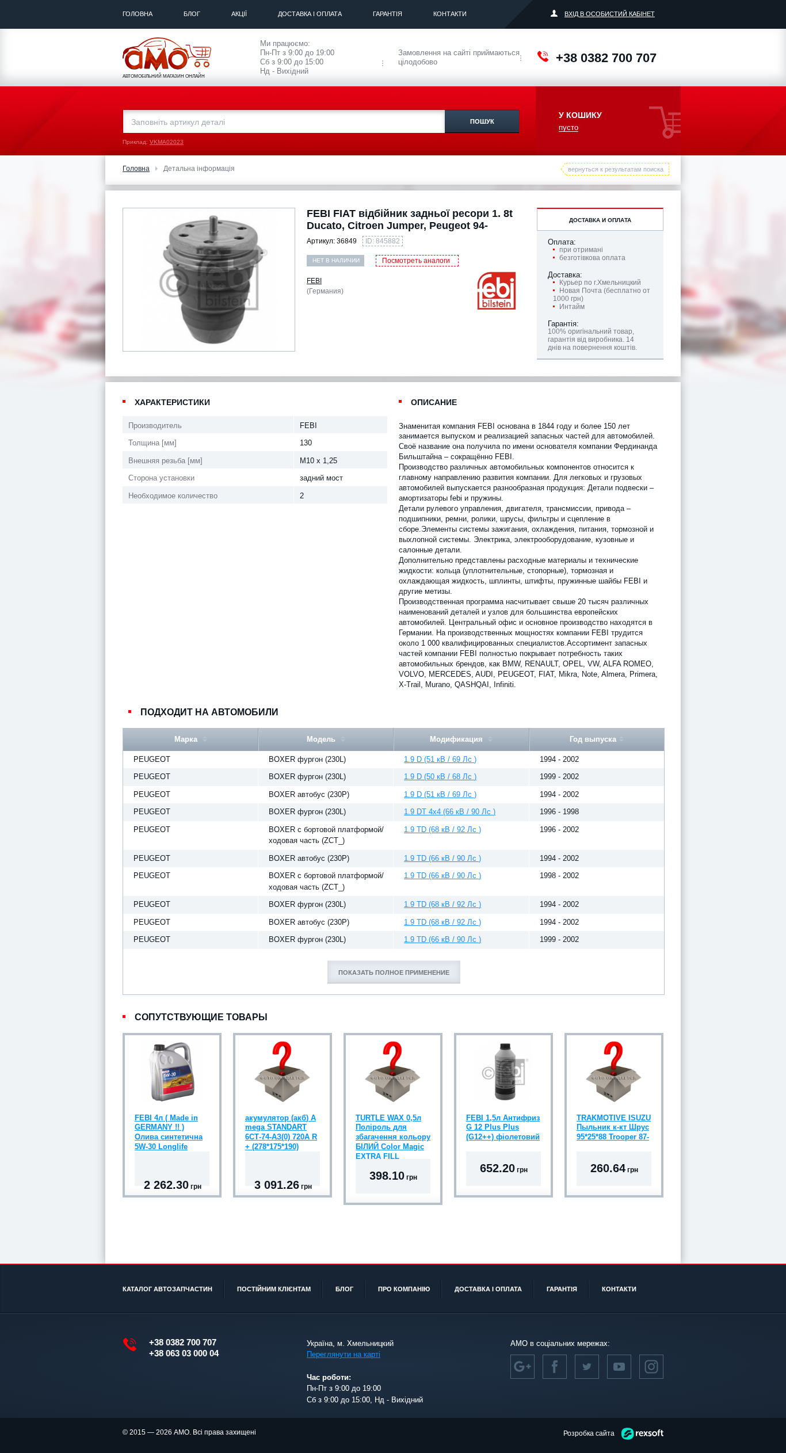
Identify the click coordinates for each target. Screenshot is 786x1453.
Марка (187, 739)
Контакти (450, 13)
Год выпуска (593, 739)
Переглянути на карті (343, 1354)
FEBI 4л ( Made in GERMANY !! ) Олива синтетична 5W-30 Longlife (169, 1129)
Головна (137, 13)
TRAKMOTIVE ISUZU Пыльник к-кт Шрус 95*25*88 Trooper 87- (614, 1127)
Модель (322, 739)
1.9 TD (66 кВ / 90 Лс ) (442, 858)
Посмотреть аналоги (416, 261)
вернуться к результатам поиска (615, 169)
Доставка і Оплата (310, 13)
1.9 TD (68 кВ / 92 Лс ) (442, 829)
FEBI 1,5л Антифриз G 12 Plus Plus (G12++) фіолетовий (503, 1127)
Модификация (457, 739)
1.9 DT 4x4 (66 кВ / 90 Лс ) (449, 811)
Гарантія (387, 13)
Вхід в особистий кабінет (609, 13)
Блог (192, 13)
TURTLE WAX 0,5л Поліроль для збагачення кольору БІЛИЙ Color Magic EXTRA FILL (393, 1129)
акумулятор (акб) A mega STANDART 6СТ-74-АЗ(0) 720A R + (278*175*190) (281, 1129)
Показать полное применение (393, 972)
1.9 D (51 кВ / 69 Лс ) (440, 759)
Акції (239, 13)
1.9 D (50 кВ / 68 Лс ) (440, 776)
